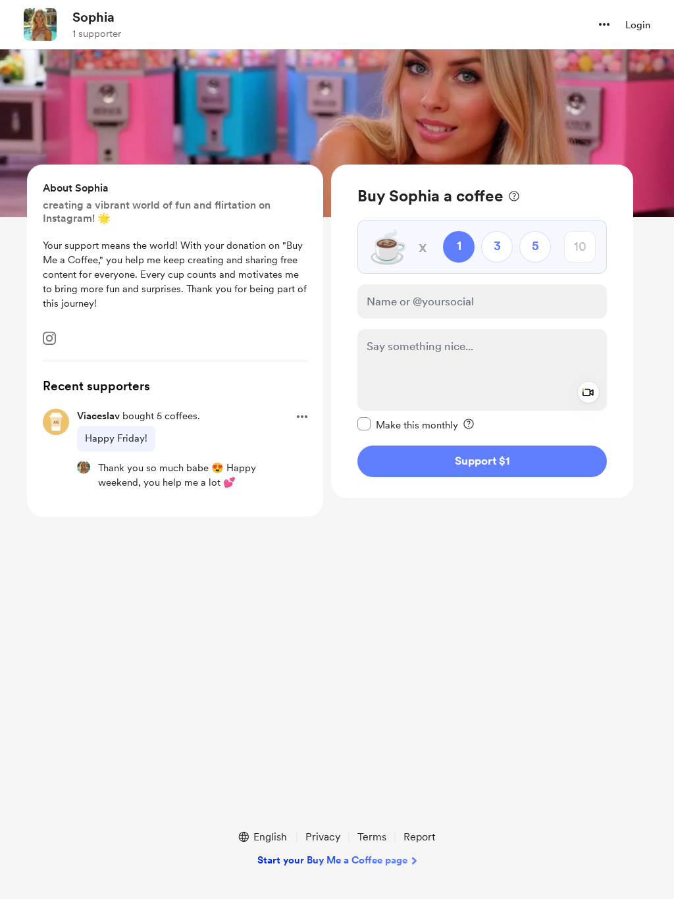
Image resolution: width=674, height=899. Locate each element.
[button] (604, 24)
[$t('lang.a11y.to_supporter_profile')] (83, 467)
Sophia (93, 17)
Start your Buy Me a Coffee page (332, 860)
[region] (482, 331)
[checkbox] (407, 424)
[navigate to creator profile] (40, 24)
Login (637, 25)
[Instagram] (49, 338)
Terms (371, 837)
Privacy (322, 837)
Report (419, 837)
